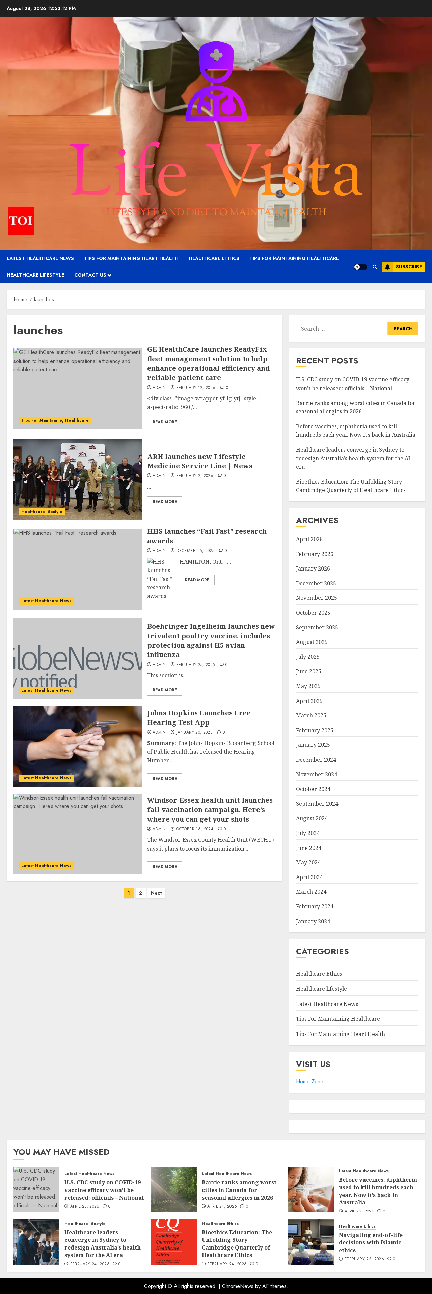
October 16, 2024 (194, 829)
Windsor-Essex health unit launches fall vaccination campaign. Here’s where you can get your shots (210, 810)
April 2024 (309, 877)
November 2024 (316, 774)
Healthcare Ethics (214, 258)
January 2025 (313, 744)
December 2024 (316, 759)
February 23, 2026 (364, 1259)
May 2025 (308, 686)
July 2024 (308, 833)
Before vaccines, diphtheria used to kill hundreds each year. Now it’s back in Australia (355, 431)
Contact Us (90, 275)
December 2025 (316, 583)
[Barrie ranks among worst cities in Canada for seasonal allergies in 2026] (174, 1189)
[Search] (375, 266)
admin (159, 388)
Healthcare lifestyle (35, 275)
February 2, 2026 (194, 476)
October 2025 (313, 612)
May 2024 (308, 862)
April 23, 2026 (359, 1211)
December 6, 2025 (195, 551)
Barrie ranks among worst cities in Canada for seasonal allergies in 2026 (239, 1190)
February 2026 (314, 554)
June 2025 (308, 671)
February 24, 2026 (90, 1264)
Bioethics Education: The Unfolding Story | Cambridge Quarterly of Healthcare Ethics (351, 486)
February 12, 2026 (195, 388)
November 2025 (316, 598)
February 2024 (314, 906)
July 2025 (308, 656)
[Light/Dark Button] (360, 267)
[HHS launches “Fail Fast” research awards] (78, 569)
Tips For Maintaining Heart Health (131, 258)
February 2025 (314, 730)
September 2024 (317, 803)
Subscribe (409, 266)
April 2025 (309, 701)
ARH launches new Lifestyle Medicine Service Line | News (199, 461)
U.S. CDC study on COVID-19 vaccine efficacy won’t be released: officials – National (104, 1190)
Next (156, 893)
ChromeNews (237, 1286)
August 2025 (312, 642)
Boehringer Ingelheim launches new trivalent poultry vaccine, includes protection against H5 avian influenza (211, 640)
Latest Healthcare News (40, 258)
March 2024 (311, 891)
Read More (165, 422)
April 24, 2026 (222, 1206)
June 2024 (308, 848)
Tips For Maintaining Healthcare (294, 258)
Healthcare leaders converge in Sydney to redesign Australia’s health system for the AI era (353, 458)
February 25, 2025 (195, 665)
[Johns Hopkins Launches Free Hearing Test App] (78, 746)
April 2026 (309, 539)
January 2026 (313, 568)
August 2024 (312, 818)
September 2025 (317, 627)
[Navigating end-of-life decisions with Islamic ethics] (311, 1242)
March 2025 (311, 715)
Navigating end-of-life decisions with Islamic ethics (371, 1242)
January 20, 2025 (194, 732)
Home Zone (309, 1081)
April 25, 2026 (85, 1206)
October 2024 (313, 789)
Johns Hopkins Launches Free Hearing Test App (199, 717)
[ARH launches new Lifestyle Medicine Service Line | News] (78, 479)
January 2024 (313, 921)
